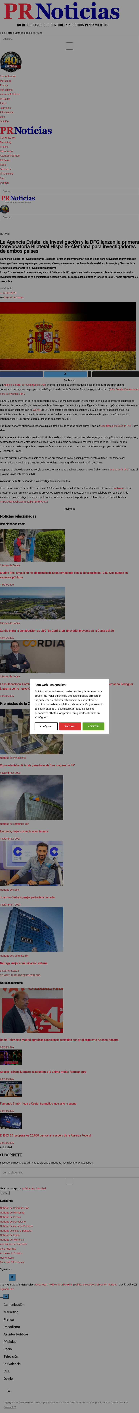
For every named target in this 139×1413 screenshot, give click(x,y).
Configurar (46, 726)
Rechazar (70, 726)
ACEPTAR (93, 726)
